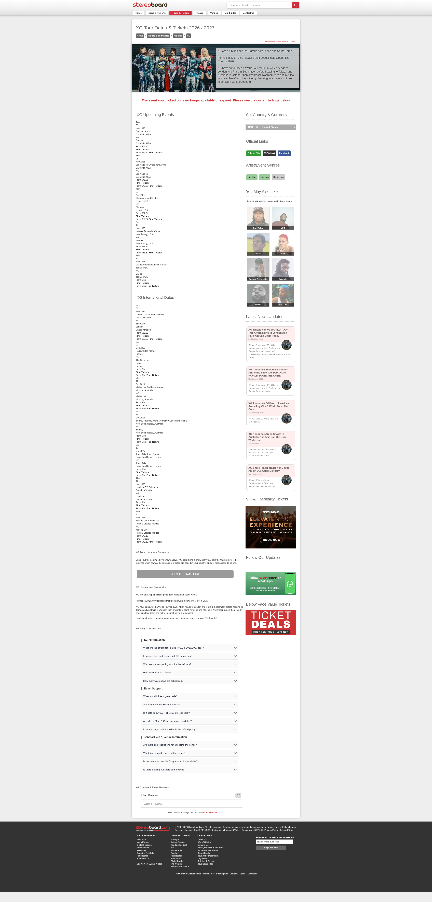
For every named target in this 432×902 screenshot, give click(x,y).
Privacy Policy (271, 830)
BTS (173, 848)
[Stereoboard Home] (150, 7)
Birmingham (222, 874)
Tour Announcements (208, 856)
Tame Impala (143, 848)
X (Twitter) (269, 153)
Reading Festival (179, 845)
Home (139, 13)
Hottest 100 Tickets (180, 867)
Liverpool (252, 874)
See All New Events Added (149, 864)
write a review (210, 812)
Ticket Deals (204, 853)
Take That (141, 840)
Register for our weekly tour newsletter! (275, 837)
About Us (202, 840)
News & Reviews (157, 13)
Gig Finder (230, 13)
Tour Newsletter (205, 864)
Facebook (284, 153)
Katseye (175, 840)
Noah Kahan (142, 842)
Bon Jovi (175, 853)
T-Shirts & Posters (206, 861)
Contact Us (248, 13)
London (197, 874)
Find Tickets (142, 149)
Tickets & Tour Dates (158, 35)
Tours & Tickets (180, 13)
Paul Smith (176, 859)
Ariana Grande (178, 842)
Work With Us (204, 842)
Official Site (254, 153)
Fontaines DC (143, 859)
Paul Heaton (142, 856)
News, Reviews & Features (211, 848)
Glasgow (234, 874)
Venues (214, 13)
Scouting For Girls (145, 853)
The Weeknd (176, 864)
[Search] (295, 5)
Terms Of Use (286, 830)
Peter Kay (141, 850)
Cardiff (243, 874)
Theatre (199, 13)
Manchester (208, 874)
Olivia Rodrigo (177, 861)
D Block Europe (144, 845)
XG (188, 35)
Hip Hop (178, 35)
